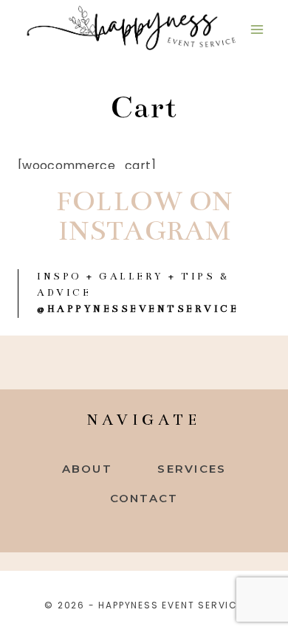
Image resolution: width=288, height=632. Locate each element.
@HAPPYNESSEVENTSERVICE (138, 309)
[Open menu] (256, 29)
